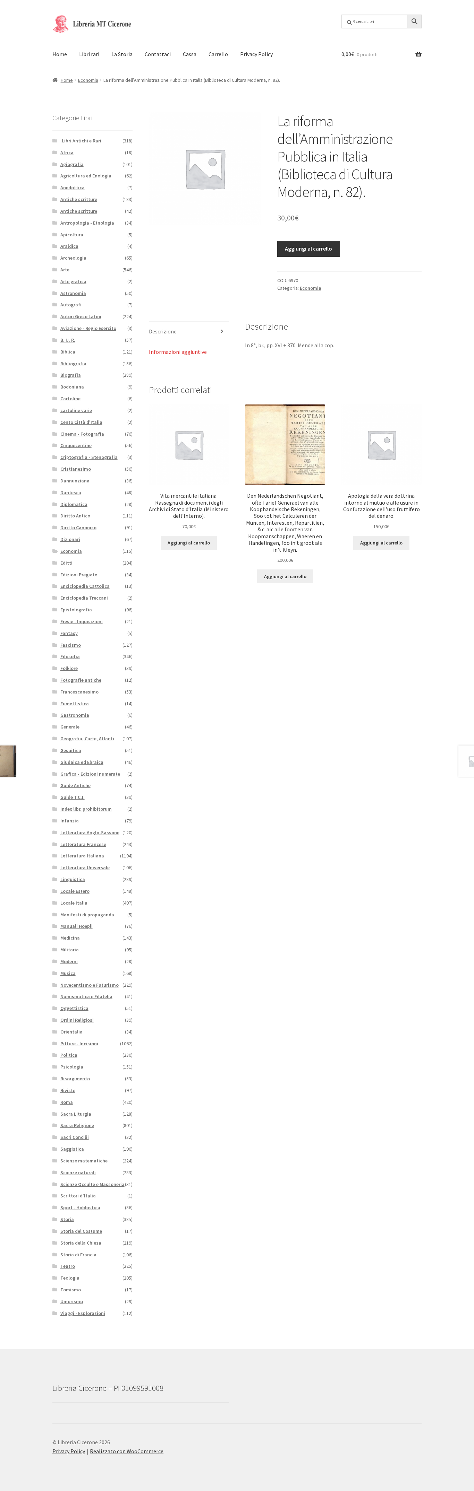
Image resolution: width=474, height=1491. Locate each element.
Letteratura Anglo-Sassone (89, 832)
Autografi (71, 305)
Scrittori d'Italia (78, 1196)
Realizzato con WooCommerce (126, 1451)
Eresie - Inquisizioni (81, 621)
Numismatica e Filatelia (86, 996)
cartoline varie (76, 410)
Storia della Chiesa (80, 1243)
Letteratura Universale (85, 867)
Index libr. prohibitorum (86, 809)
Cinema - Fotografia (82, 434)
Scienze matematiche (84, 1161)
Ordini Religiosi (77, 1020)
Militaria (69, 950)
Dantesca (70, 492)
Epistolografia (76, 610)
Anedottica (72, 187)
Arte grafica (73, 281)
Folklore (69, 668)
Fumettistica (74, 703)
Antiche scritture (78, 199)
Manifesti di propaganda (87, 915)
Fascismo (70, 645)
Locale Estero (75, 891)
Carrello (218, 54)
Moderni (69, 961)
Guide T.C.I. (72, 797)
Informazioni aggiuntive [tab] (178, 351)
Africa (67, 152)
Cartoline (70, 398)
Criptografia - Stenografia (89, 457)
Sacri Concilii (74, 1137)
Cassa (189, 54)
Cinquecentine (76, 445)
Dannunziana (75, 481)
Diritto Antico (75, 516)
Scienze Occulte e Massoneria (92, 1184)
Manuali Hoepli (76, 926)
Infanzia (69, 821)
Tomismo (70, 1290)
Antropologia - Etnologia (87, 223)
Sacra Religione (77, 1125)
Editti (66, 563)
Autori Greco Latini (80, 316)
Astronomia (73, 293)
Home (59, 54)
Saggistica (72, 1149)
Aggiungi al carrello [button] (189, 543)
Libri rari (89, 54)
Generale (69, 727)
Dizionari (70, 539)
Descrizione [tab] (163, 331)
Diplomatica (73, 504)
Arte (64, 270)
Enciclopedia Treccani (84, 598)
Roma (66, 1102)
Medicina (70, 938)
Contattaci (158, 54)
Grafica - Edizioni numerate (90, 774)
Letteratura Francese (83, 844)
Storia (67, 1219)
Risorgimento (75, 1078)
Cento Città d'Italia (81, 422)
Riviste (67, 1090)
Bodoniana (72, 387)
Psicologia (71, 1067)
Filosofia (70, 656)
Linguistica (72, 879)
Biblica (67, 352)
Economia (88, 80)
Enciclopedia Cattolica (85, 586)
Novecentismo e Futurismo (89, 985)
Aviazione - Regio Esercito (88, 328)
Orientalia (71, 1032)
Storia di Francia (78, 1255)
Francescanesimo (79, 692)
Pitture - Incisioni (79, 1043)
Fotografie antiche (80, 680)
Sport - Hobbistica (80, 1207)
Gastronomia (74, 715)
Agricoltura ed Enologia (85, 176)
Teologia (69, 1278)
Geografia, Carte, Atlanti (87, 738)
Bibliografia (73, 363)
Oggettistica (74, 1008)
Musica (68, 973)
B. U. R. (67, 340)
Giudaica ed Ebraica (81, 762)
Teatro (67, 1266)
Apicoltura (71, 235)
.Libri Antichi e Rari (80, 141)
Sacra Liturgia (75, 1114)
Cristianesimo (75, 469)
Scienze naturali (78, 1172)
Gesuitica (70, 750)
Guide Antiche (75, 785)
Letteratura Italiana (82, 856)
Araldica (69, 246)
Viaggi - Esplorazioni (82, 1313)
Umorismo (71, 1301)
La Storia (122, 54)
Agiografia (72, 164)
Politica (68, 1055)
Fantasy (69, 633)
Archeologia (73, 258)
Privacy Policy (256, 54)
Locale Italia (73, 903)
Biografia (70, 375)
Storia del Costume (81, 1231)
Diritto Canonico (78, 527)
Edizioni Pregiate (78, 575)
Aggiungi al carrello (308, 248)
